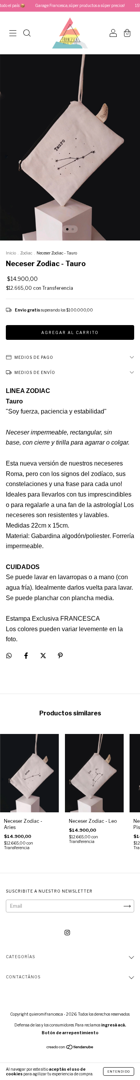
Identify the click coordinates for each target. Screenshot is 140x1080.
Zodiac (26, 253)
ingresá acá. (113, 1025)
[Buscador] (27, 34)
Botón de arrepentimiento (70, 1032)
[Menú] (13, 34)
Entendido (118, 1071)
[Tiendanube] (70, 1048)
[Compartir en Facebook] (26, 655)
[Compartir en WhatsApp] (9, 655)
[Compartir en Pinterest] (60, 655)
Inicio (11, 253)
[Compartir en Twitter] (43, 655)
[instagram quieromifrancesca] (67, 933)
